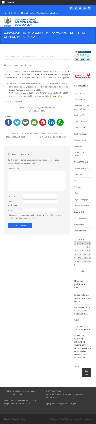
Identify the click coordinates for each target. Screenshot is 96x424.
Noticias (77, 187)
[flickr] (84, 9)
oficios (76, 193)
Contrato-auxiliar (81, 121)
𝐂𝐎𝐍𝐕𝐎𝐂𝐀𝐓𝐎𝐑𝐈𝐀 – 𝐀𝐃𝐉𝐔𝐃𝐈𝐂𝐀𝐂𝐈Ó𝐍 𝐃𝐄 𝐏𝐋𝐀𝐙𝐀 (82, 298)
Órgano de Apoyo (81, 199)
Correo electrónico (13, 203)
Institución (78, 174)
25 (78, 261)
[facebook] (71, 9)
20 (83, 258)
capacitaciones (80, 93)
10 (75, 254)
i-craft (75, 419)
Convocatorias (80, 140)
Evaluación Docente (82, 168)
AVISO (76, 320)
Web (10, 210)
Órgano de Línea (81, 212)
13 (83, 254)
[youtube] (80, 9)
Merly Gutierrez (48, 56)
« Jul (82, 271)
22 (87, 258)
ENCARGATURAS (31, 56)
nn (75, 180)
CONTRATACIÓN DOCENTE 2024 (53, 137)
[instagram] (89, 9)
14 (85, 254)
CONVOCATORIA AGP (13, 101)
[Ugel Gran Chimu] (19, 21)
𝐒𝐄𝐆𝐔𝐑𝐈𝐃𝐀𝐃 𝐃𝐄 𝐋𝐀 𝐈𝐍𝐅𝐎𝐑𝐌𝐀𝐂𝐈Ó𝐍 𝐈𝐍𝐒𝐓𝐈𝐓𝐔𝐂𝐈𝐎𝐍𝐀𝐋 (82, 310)
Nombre (12, 196)
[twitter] (76, 9)
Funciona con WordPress (59, 419)
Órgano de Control (81, 205)
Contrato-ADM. (80, 115)
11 (78, 254)
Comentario (13, 168)
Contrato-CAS (79, 127)
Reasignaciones (80, 218)
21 (85, 258)
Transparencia (80, 224)
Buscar (77, 366)
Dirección (78, 146)
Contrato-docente (81, 134)
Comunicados (79, 99)
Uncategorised (80, 230)
